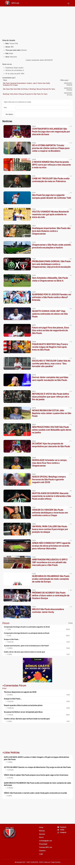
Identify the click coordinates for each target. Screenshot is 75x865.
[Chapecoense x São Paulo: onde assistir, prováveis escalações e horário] (18, 247)
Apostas (42, 834)
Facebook (63, 827)
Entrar (70, 623)
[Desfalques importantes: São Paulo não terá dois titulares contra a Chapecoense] (18, 231)
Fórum (41, 837)
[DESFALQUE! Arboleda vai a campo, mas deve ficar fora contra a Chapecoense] (18, 462)
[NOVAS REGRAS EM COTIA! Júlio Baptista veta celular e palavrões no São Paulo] (18, 413)
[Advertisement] (37, 21)
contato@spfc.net (45, 841)
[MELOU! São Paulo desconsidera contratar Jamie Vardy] (18, 612)
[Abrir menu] (68, 3)
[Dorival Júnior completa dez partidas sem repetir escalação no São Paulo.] (18, 380)
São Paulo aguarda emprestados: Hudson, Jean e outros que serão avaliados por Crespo (26, 84)
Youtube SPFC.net (45, 847)
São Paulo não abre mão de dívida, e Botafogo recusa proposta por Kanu (29, 89)
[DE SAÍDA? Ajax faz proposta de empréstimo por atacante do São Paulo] (18, 446)
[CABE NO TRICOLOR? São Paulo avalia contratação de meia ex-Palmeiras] (18, 181)
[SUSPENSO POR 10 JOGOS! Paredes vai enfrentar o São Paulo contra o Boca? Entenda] (18, 297)
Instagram (63, 832)
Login (41, 854)
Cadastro (42, 851)
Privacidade (43, 844)
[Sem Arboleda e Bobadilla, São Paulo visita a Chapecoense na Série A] (18, 280)
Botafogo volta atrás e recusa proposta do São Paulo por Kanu (25, 94)
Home (41, 827)
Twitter (62, 830)
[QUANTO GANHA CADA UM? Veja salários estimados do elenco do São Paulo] (18, 313)
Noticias (42, 831)
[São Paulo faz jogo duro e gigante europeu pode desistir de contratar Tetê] (18, 197)
